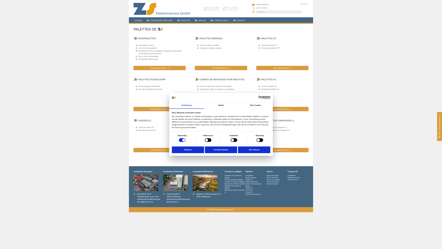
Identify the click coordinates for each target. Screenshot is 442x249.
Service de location (273, 175)
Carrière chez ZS (293, 180)
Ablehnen (188, 150)
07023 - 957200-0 (261, 8)
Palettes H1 (249, 188)
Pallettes (185, 20)
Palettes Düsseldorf (252, 182)
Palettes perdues (251, 177)
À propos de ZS (221, 20)
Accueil (138, 20)
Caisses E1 (249, 190)
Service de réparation (273, 180)
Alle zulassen (254, 150)
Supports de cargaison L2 (254, 194)
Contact (241, 20)
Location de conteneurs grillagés (235, 182)
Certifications (292, 175)
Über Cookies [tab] (255, 105)
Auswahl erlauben (221, 150)
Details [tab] (221, 105)
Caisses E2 (249, 192)
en (304, 4)
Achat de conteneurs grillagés (234, 180)
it (306, 4)
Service (202, 20)
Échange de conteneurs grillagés (235, 184)
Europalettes (249, 175)
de (302, 4)
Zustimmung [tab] (186, 105)
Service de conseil (272, 184)
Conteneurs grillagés (161, 20)
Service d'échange (272, 177)
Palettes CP (249, 180)
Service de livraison (273, 182)
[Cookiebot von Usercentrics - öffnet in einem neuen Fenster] (260, 97)
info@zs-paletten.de (262, 4)
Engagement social (294, 177)
